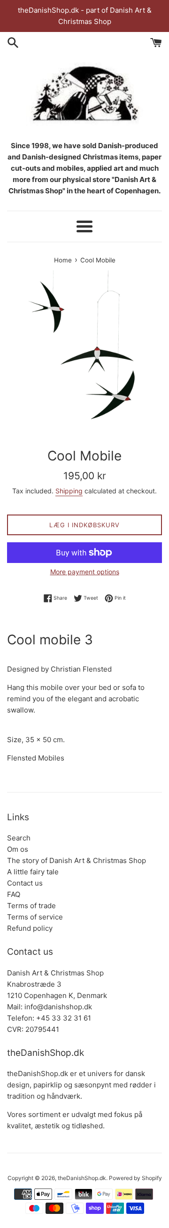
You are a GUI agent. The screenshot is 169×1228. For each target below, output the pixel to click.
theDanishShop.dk (82, 1177)
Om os (17, 849)
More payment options (84, 572)
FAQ (13, 894)
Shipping (69, 491)
